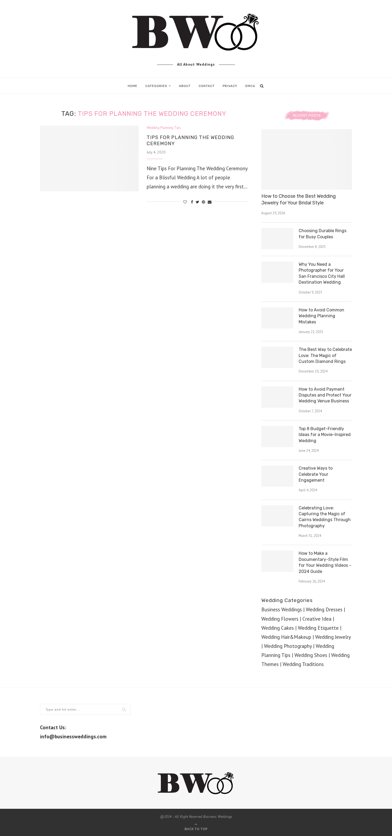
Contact (207, 86)
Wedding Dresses (324, 609)
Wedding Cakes (277, 628)
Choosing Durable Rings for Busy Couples (322, 233)
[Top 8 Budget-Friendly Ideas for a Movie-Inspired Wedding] (277, 436)
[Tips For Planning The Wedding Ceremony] (89, 159)
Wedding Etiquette (318, 628)
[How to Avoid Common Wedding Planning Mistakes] (277, 317)
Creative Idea (316, 619)
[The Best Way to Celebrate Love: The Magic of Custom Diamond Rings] (277, 357)
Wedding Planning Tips (164, 128)
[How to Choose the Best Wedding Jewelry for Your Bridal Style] (306, 159)
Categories (156, 86)
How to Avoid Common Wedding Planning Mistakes (321, 315)
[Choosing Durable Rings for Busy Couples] (277, 238)
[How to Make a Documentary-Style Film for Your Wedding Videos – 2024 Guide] (277, 561)
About (185, 86)
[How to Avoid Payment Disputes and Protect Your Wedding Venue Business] (277, 397)
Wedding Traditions (303, 664)
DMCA (250, 86)
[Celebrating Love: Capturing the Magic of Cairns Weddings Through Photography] (277, 515)
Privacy (230, 86)
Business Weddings (281, 609)
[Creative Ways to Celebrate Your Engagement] (277, 476)
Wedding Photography (288, 646)
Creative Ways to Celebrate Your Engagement (316, 474)
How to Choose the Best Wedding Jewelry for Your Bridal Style (298, 199)
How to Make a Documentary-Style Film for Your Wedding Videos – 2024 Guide (325, 562)
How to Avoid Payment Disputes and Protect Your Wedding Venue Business (325, 395)
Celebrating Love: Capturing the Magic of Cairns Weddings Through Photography (325, 516)
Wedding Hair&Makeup (286, 637)
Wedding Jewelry (333, 637)
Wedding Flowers (279, 619)
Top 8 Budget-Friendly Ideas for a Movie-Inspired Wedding (325, 434)
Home (132, 86)
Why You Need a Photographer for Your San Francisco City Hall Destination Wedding (322, 273)
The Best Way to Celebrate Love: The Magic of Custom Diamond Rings (325, 355)
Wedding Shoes (310, 655)
